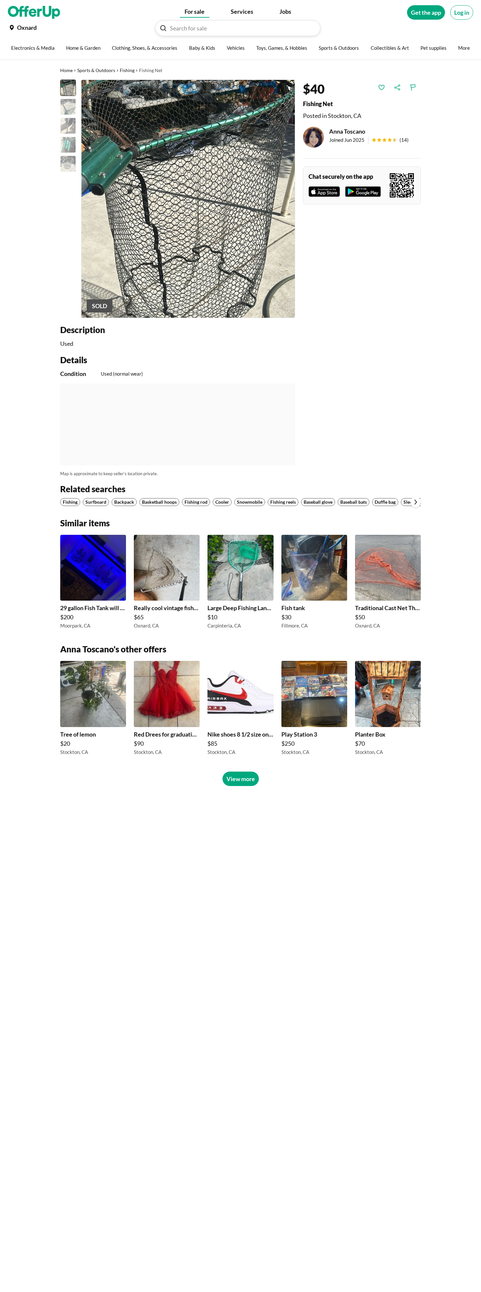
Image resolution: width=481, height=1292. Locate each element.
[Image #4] (68, 145)
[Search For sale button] (163, 28)
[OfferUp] (34, 12)
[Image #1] (68, 88)
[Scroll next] (415, 502)
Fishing (127, 70)
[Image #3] (68, 126)
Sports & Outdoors (96, 70)
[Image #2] (68, 107)
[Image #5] (68, 164)
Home (66, 70)
